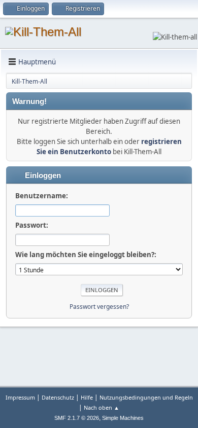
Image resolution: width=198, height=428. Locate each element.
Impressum (20, 397)
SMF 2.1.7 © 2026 (76, 418)
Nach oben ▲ (101, 407)
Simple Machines (123, 418)
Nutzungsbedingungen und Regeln (146, 397)
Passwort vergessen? (99, 306)
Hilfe (87, 397)
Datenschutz (58, 397)
